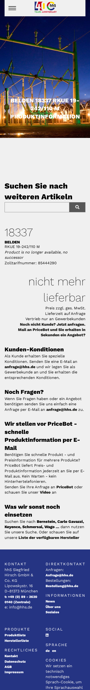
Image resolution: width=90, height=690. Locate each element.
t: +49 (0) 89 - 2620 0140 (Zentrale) (21, 599)
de (48, 651)
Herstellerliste (17, 641)
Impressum (14, 672)
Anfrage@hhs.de (59, 575)
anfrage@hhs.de (20, 367)
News (50, 601)
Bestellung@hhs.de (62, 586)
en (54, 651)
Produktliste (15, 635)
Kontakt (11, 656)
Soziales (52, 612)
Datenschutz (15, 661)
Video (45, 492)
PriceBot (64, 487)
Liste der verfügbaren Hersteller (48, 537)
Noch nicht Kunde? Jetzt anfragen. (52, 324)
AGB (8, 667)
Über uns (53, 607)
